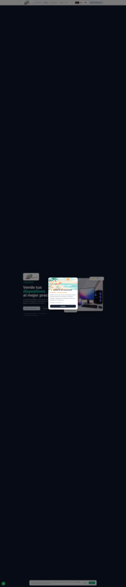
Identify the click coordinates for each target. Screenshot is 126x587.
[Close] (76, 279)
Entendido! (63, 306)
